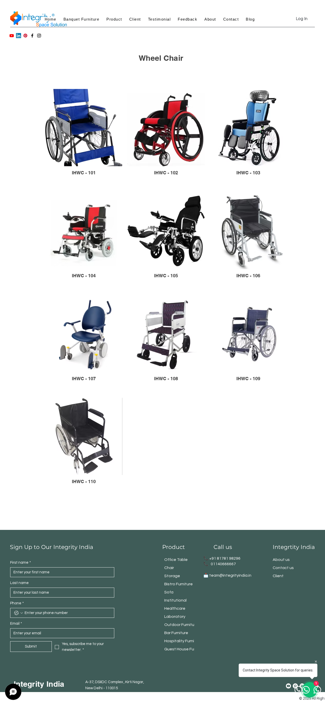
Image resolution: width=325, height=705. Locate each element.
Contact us (283, 568)
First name (20, 562)
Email (16, 623)
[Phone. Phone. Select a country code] (18, 613)
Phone (17, 603)
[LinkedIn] (18, 35)
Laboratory (174, 617)
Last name (19, 583)
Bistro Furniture (178, 584)
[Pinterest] (25, 35)
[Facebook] (32, 35)
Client (278, 576)
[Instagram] (39, 35)
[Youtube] (11, 35)
